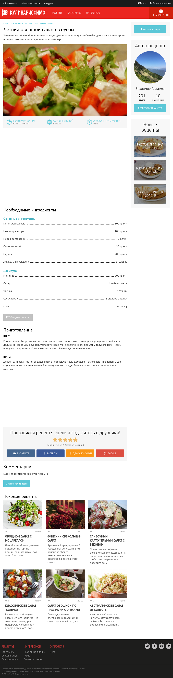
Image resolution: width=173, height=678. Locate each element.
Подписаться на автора (150, 108)
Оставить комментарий (17, 483)
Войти (142, 3)
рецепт (141, 97)
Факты (27, 655)
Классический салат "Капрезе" (20, 608)
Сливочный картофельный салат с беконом (107, 540)
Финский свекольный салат (64, 538)
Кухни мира (74, 12)
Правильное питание (34, 652)
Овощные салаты (44, 23)
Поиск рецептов (10, 659)
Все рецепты (8, 652)
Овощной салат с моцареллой (18, 538)
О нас (52, 652)
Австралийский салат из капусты (106, 608)
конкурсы (48, 3)
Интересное (93, 12)
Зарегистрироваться (162, 3)
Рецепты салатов (23, 23)
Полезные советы (33, 659)
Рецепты (57, 12)
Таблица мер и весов (18, 317)
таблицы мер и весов (30, 3)
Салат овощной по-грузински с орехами (63, 608)
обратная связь (10, 3)
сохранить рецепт (152, 29)
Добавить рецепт (161, 15)
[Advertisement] (65, 165)
